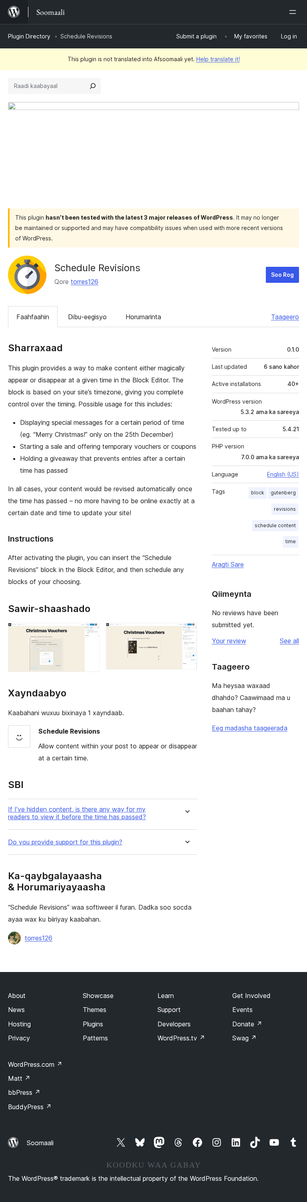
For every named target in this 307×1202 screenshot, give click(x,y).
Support (169, 1010)
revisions (285, 509)
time (290, 541)
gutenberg (283, 493)
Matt (19, 1078)
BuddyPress (30, 1107)
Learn (165, 996)
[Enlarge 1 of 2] (89, 634)
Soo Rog (282, 274)
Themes (94, 1010)
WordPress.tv (181, 1038)
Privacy (19, 1038)
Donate (247, 1024)
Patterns (95, 1038)
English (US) (283, 474)
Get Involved (251, 996)
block (257, 493)
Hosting (19, 1024)
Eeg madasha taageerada (249, 728)
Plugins (93, 1024)
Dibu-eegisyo (87, 317)
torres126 (84, 282)
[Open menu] (294, 12)
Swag (244, 1038)
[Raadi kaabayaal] (93, 86)
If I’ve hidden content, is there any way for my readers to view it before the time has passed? (77, 813)
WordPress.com (35, 1064)
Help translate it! (218, 59)
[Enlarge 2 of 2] (186, 634)
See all (289, 641)
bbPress (24, 1092)
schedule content (275, 525)
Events (242, 1010)
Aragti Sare (228, 564)
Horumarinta (143, 317)
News (16, 1010)
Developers (174, 1024)
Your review (229, 641)
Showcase (98, 996)
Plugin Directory (29, 36)
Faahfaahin (32, 317)
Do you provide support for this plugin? (65, 842)
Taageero (285, 317)
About (17, 996)
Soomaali (40, 1143)
